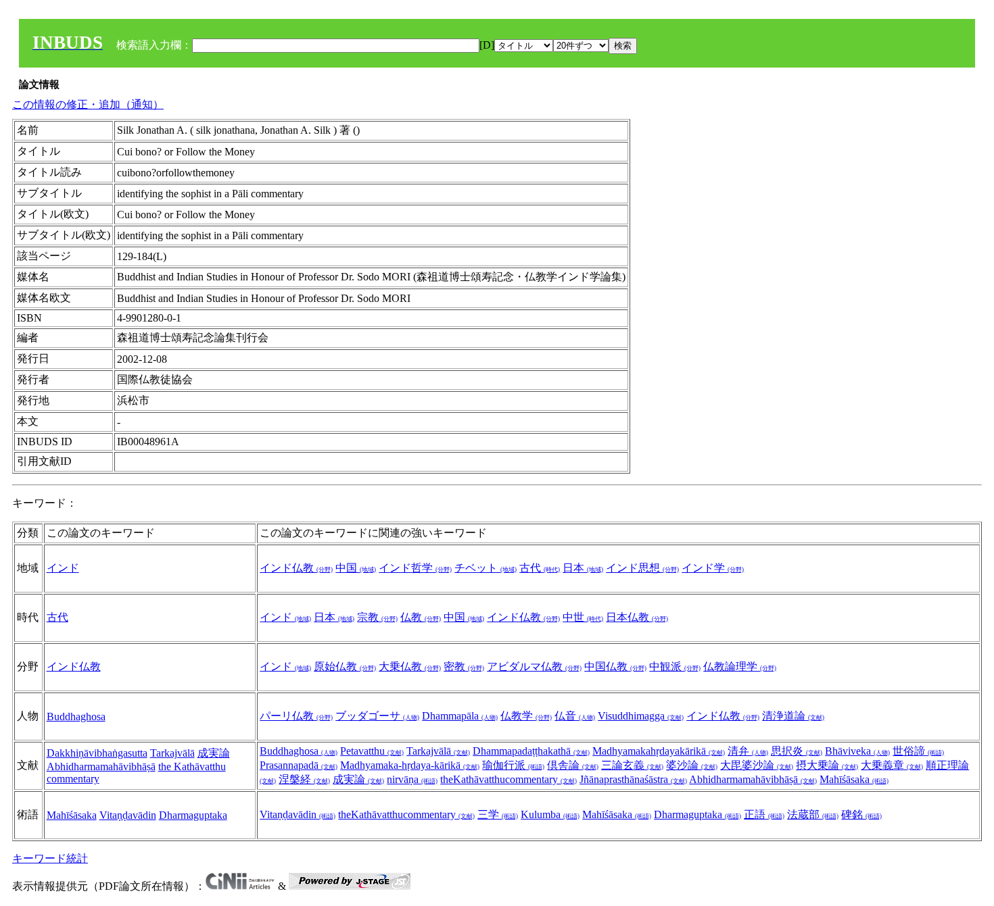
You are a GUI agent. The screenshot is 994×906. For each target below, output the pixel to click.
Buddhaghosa (76, 716)
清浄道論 (793, 716)
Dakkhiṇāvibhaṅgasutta (97, 753)
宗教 (377, 617)
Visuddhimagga (641, 716)
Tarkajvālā (172, 753)
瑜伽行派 (513, 765)
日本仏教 (637, 617)
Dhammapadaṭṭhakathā (531, 751)
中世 (583, 617)
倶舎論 (572, 765)
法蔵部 (812, 814)
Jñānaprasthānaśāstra (633, 779)
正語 (764, 814)
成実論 (213, 753)
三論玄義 (632, 765)
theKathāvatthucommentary (508, 779)
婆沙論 (691, 765)
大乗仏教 (410, 666)
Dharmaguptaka (193, 815)
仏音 (574, 716)
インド (63, 568)
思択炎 (796, 751)
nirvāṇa (412, 779)
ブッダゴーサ (377, 716)
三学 (497, 814)
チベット (485, 568)
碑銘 (861, 814)
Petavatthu (372, 751)
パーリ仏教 (296, 716)
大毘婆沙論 (756, 765)
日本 (583, 568)
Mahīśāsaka (854, 779)
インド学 (713, 568)
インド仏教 (296, 568)
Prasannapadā (298, 765)
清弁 (748, 751)
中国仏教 (615, 666)
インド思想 (642, 568)
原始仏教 (345, 666)
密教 (464, 666)
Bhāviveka (857, 751)
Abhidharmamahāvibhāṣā (101, 766)
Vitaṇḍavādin (127, 815)
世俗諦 (918, 751)
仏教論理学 (739, 666)
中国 (355, 568)
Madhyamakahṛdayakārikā (658, 751)
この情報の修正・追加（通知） (88, 104)
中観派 (675, 666)
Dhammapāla (460, 716)
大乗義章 (892, 765)
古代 (539, 568)
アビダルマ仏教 (534, 666)
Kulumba (550, 814)
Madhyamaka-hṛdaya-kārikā (409, 765)
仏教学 (526, 716)
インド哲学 (415, 568)
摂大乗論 (827, 765)
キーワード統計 (50, 858)
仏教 (420, 617)
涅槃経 (304, 779)
